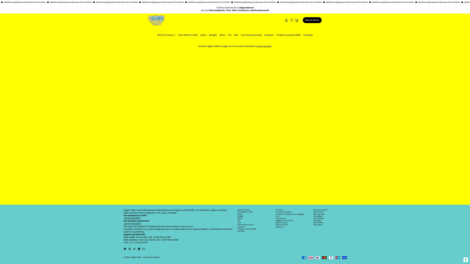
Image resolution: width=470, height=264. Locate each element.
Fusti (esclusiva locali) (251, 35)
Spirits (222, 35)
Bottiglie (213, 35)
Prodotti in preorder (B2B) (288, 35)
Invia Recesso (281, 218)
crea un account (263, 46)
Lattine (203, 35)
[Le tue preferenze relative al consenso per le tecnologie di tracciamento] (465, 259)
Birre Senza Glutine (321, 210)
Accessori (269, 35)
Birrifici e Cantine (244, 210)
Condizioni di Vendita (283, 212)
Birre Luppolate (319, 214)
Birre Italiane (318, 216)
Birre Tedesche (319, 218)
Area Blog (307, 35)
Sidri (236, 35)
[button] (292, 20)
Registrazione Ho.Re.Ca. (285, 220)
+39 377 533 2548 (132, 224)
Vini (229, 35)
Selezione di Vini (282, 225)
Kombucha (280, 227)
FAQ (277, 216)
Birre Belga (317, 220)
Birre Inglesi (318, 225)
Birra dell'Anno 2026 (188, 35)
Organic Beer (136, 257)
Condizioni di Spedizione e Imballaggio (290, 214)
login (225, 46)
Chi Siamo (279, 210)
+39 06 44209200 (132, 218)
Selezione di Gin (282, 223)
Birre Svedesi (318, 223)
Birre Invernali (318, 212)
